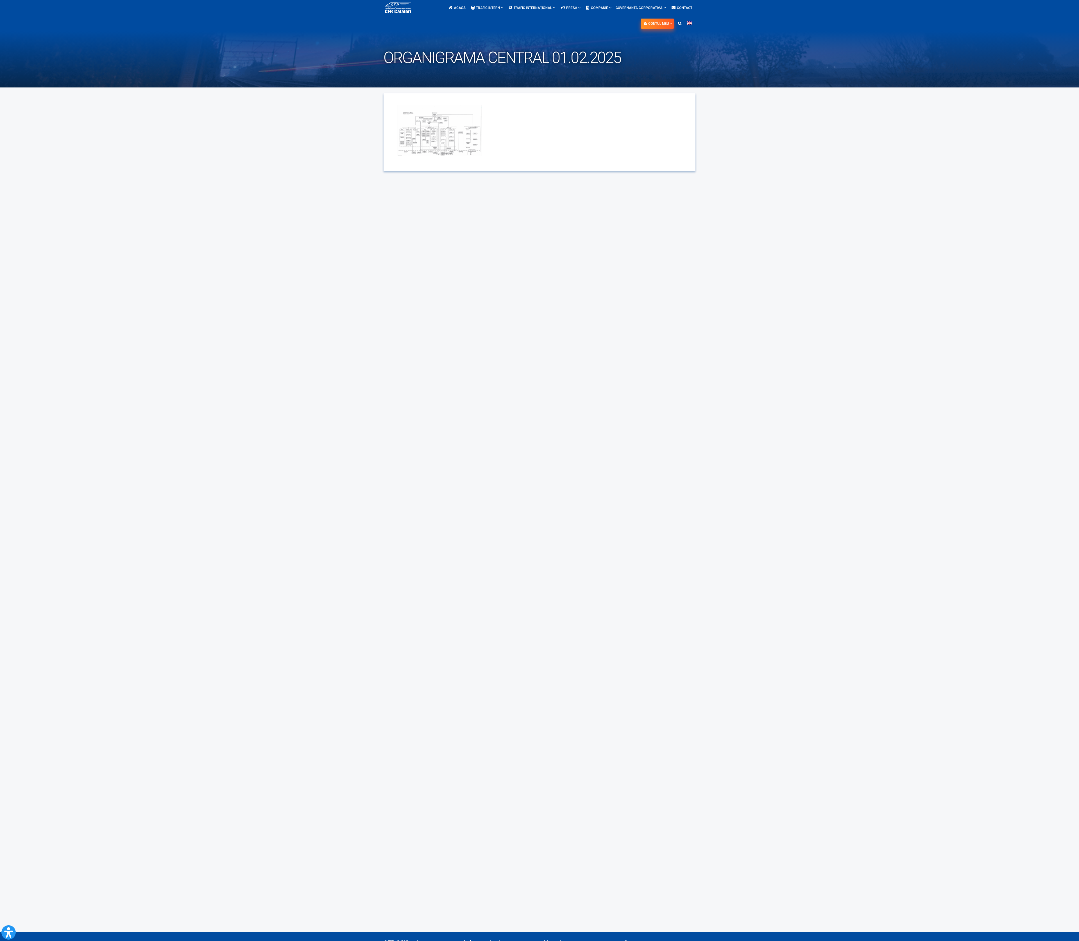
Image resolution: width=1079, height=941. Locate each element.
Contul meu (659, 24)
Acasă (460, 8)
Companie (600, 8)
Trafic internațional (533, 8)
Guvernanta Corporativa (639, 8)
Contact (684, 8)
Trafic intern (488, 8)
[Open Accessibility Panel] (8, 932)
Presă (572, 8)
